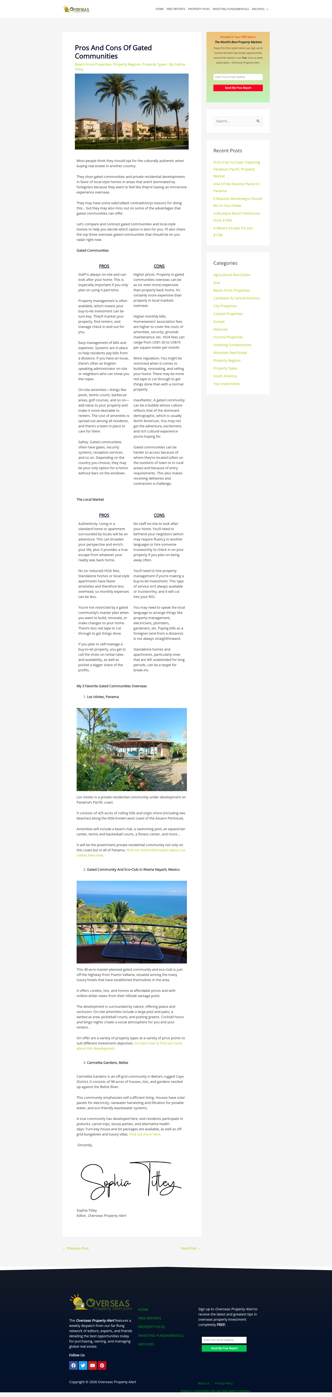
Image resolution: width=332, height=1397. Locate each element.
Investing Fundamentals (232, 345)
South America (225, 376)
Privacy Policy (224, 1383)
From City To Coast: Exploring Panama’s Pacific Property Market (236, 169)
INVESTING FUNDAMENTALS (231, 9)
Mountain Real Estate (230, 352)
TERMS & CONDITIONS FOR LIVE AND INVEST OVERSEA (215, 1391)
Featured (220, 329)
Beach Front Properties (93, 64)
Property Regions (127, 64)
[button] (165, 1344)
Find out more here (144, 1134)
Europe (219, 321)
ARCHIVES (258, 9)
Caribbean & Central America (236, 298)
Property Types (154, 64)
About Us (204, 1383)
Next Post (191, 1248)
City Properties (225, 306)
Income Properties (228, 337)
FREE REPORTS (176, 9)
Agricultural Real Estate (231, 274)
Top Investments (226, 383)
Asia (216, 282)
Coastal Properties (228, 313)
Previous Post (76, 1248)
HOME (160, 9)
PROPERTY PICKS (199, 9)
